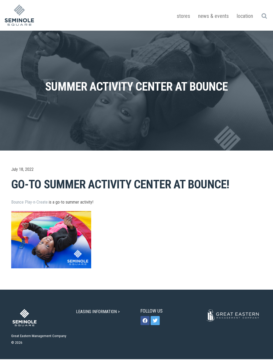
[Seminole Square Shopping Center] (19, 15)
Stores (183, 16)
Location (245, 16)
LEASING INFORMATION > (98, 311)
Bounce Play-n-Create (29, 202)
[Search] (264, 15)
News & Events (213, 16)
